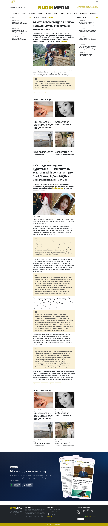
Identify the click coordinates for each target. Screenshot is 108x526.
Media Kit (49, 516)
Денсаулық (83, 13)
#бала (35, 93)
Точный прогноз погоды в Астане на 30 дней (87, 6)
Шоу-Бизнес (93, 13)
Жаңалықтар (15, 13)
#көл (52, 93)
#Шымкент (36, 383)
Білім (55, 13)
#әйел (51, 383)
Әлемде (69, 13)
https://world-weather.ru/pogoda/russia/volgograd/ (87, 7)
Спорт (62, 13)
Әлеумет (40, 13)
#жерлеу (58, 383)
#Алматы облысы (43, 93)
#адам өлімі (45, 383)
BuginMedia (43, 17)
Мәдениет (49, 13)
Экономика (32, 13)
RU (14, 1)
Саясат (24, 13)
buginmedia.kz (66, 41)
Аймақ (75, 13)
